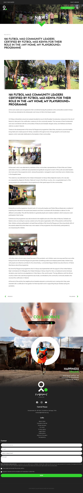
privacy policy (20, 468)
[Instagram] (41, 402)
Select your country (9, 2)
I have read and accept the (13, 468)
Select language (75, 2)
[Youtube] (46, 402)
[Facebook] (37, 402)
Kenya (7, 34)
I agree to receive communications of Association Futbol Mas (18, 471)
